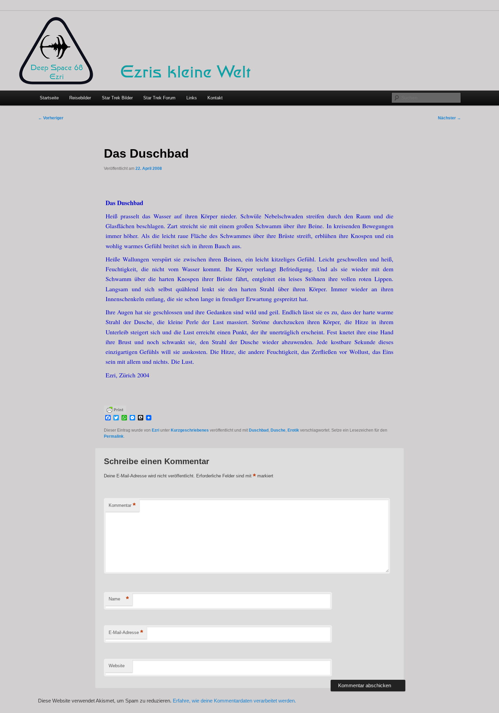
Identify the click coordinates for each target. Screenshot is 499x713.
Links (191, 97)
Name (119, 599)
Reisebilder (80, 97)
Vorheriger (50, 118)
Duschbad (259, 430)
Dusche (278, 430)
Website (117, 665)
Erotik (293, 430)
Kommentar (122, 505)
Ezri (155, 430)
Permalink (114, 436)
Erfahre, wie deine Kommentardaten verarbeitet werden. (234, 701)
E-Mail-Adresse (126, 632)
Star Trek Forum (159, 97)
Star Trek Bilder (117, 97)
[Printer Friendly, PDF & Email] (115, 409)
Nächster (449, 118)
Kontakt (215, 97)
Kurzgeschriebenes (190, 430)
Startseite (49, 97)
